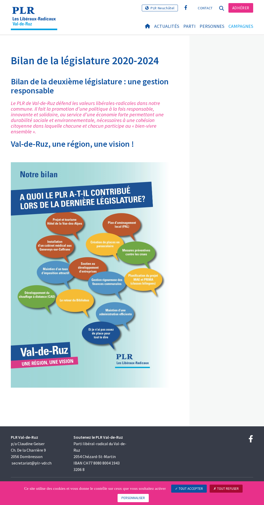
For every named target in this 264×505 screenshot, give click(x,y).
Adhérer (240, 7)
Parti (189, 26)
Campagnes (240, 26)
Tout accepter (190, 488)
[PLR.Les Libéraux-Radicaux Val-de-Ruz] (36, 11)
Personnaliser (133, 498)
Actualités (166, 26)
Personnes (212, 26)
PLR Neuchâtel (163, 8)
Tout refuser (227, 488)
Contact (205, 8)
